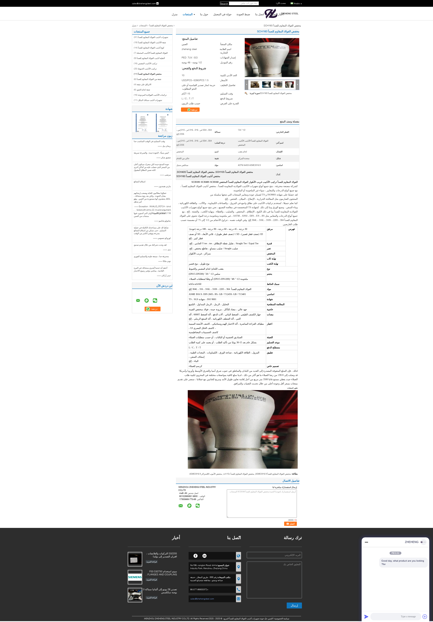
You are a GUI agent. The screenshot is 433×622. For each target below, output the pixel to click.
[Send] (366, 616)
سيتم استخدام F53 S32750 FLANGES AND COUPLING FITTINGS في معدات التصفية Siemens (162, 573)
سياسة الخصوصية (281, 618)
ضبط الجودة (243, 14)
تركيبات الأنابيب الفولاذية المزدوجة (152, 95)
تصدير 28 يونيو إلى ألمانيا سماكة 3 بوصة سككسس (160, 591)
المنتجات (187, 14)
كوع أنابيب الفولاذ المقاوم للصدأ (151, 47)
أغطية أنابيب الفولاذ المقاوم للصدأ (151, 58)
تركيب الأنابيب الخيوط (147, 68)
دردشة (194, 109)
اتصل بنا (259, 14)
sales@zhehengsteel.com (144, 3)
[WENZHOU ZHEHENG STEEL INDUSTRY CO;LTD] (246, 84)
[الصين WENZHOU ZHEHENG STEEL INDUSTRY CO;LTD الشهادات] (142, 122)
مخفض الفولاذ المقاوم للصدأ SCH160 (276, 93)
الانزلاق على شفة (144, 84)
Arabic (297, 3)
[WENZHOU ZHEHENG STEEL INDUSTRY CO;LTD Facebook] (195, 555)
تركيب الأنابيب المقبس (147, 63)
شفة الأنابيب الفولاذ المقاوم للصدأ (152, 42)
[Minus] (366, 542)
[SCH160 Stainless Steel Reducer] (272, 57)
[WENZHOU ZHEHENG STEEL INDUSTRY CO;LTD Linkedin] (204, 555)
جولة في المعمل (222, 14)
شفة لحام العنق (143, 89)
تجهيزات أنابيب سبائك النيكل (150, 100)
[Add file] (425, 616)
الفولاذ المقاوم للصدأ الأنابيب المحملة (152, 53)
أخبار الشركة (276, 14)
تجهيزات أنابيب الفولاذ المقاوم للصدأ (153, 37)
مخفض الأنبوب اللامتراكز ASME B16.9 (205, 474)
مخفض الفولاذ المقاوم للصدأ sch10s (238, 474)
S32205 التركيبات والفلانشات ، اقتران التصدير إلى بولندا (161, 555)
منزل (175, 14)
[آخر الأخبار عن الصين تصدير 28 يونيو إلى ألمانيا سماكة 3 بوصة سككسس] (135, 595)
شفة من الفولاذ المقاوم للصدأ (149, 79)
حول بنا (204, 14)
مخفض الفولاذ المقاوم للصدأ (161, 25)
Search (224, 3)
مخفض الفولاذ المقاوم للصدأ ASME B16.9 (273, 474)
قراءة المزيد (151, 561)
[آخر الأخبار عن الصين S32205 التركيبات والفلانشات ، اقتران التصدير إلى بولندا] (135, 559)
